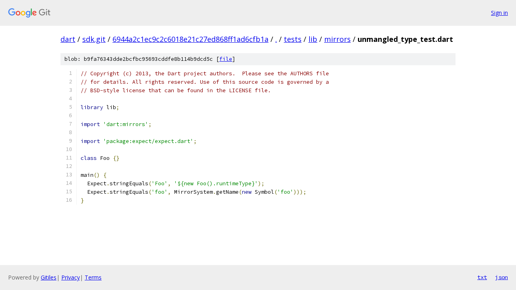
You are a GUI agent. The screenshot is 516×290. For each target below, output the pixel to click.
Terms (93, 277)
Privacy (70, 277)
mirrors (337, 39)
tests (293, 39)
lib (312, 39)
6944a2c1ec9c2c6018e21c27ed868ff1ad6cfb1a (190, 39)
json (501, 277)
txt (482, 277)
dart (67, 39)
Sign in (499, 13)
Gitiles (48, 277)
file (225, 59)
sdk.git (94, 39)
